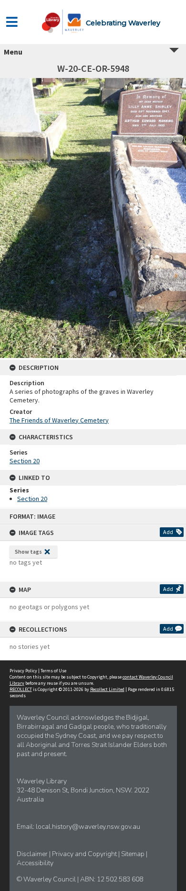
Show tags (28, 551)
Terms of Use (53, 671)
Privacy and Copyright (85, 853)
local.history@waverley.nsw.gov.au (88, 826)
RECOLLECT (21, 689)
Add (168, 531)
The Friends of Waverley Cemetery (59, 420)
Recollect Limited (107, 689)
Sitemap (133, 853)
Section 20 (25, 461)
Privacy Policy (23, 671)
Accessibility (35, 863)
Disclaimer (33, 853)
